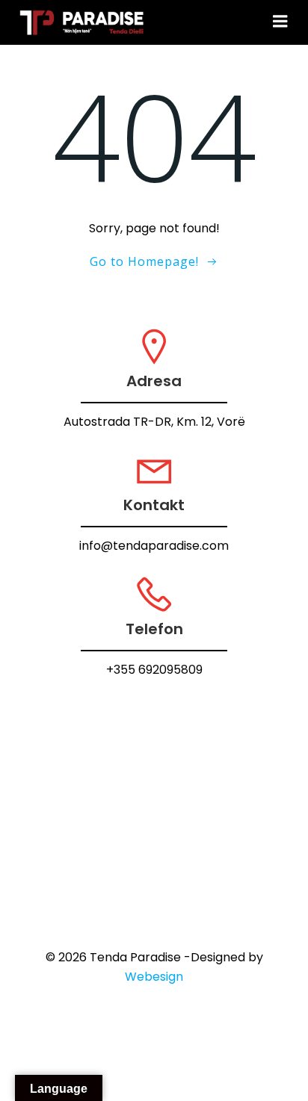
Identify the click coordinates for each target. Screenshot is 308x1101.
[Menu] (280, 21)
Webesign (154, 976)
